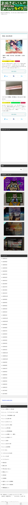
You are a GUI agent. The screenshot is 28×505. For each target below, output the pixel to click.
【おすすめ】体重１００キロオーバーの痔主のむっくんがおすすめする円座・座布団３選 (14, 184)
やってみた (5, 450)
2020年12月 (5, 296)
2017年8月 (5, 393)
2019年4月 (5, 340)
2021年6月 (5, 290)
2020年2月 (5, 311)
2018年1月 (5, 387)
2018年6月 (5, 371)
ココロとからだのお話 (16, 102)
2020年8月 (5, 299)
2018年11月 (5, 355)
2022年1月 (5, 280)
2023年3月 (5, 268)
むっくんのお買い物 (6, 102)
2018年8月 (5, 365)
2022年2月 (5, 277)
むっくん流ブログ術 (7, 443)
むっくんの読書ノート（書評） (8, 61)
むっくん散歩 (5, 440)
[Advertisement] (14, 24)
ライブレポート (6, 459)
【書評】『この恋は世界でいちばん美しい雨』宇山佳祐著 (14, 229)
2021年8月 (5, 283)
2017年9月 (5, 390)
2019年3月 (5, 343)
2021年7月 (5, 286)
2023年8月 (5, 261)
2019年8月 (5, 327)
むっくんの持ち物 (6, 427)
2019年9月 (5, 324)
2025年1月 (5, 258)
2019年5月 (5, 337)
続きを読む (14, 71)
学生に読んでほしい (7, 468)
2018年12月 (5, 352)
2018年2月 (5, 384)
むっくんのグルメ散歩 (7, 424)
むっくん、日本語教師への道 (9, 415)
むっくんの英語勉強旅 (7, 431)
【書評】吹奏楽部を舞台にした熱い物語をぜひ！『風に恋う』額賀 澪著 (14, 214)
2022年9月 (5, 271)
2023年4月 (5, 264)
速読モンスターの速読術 (8, 484)
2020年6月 (5, 302)
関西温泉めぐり (6, 487)
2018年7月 (5, 368)
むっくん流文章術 (6, 446)
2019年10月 (5, 321)
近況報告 (4, 478)
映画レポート (5, 471)
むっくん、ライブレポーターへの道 (10, 412)
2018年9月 (5, 362)
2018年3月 (5, 381)
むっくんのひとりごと (7, 421)
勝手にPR (17, 61)
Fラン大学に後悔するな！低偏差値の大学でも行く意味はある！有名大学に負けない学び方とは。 (14, 199)
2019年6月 (5, 334)
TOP (12, 494)
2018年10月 (5, 359)
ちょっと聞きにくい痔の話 (8, 409)
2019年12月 (5, 318)
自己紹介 (4, 475)
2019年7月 (5, 330)
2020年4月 (5, 308)
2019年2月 (5, 346)
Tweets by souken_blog (7, 400)
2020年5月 (5, 305)
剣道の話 (4, 462)
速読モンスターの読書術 (8, 481)
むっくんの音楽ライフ (7, 437)
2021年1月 (5, 293)
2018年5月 (5, 374)
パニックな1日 (6, 456)
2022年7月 (5, 274)
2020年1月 (5, 315)
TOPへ (21, 504)
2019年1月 (5, 349)
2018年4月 (5, 378)
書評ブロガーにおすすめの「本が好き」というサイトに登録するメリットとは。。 (14, 244)
